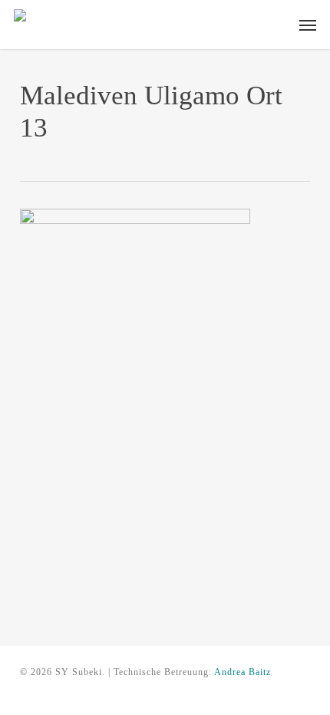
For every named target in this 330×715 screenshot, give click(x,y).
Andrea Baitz (242, 672)
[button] (307, 24)
